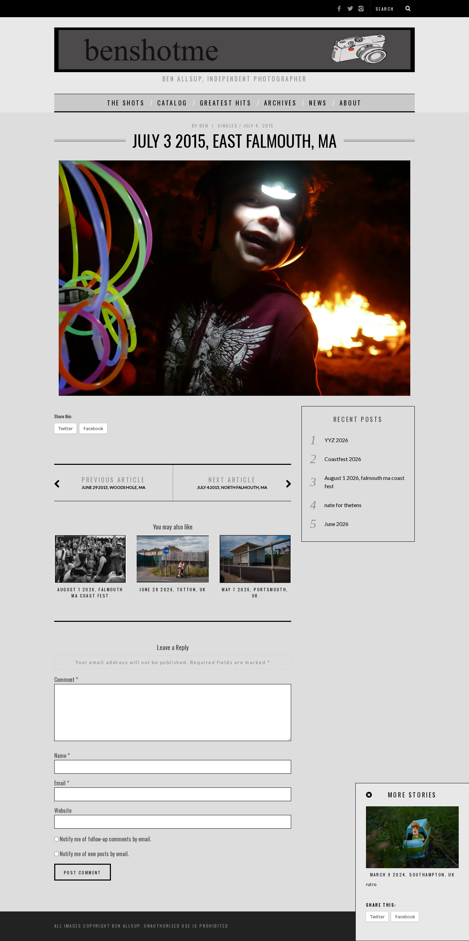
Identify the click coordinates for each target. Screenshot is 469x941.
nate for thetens (343, 505)
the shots (126, 102)
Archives (280, 102)
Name (62, 755)
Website (62, 810)
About (351, 102)
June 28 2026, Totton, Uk (172, 589)
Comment (66, 679)
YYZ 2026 (336, 440)
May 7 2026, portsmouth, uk (255, 592)
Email (61, 783)
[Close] (369, 794)
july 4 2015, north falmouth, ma (232, 482)
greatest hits (226, 102)
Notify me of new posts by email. (94, 854)
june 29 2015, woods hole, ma (113, 482)
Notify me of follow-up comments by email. (105, 839)
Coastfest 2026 (342, 459)
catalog (172, 102)
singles (228, 125)
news (318, 102)
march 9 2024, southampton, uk (412, 874)
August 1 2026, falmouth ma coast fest (90, 592)
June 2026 (336, 523)
